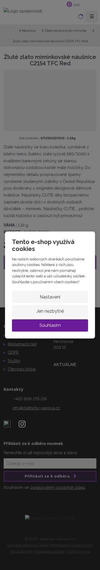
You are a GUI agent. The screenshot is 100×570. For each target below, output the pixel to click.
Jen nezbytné (50, 311)
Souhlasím (50, 325)
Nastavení (50, 297)
